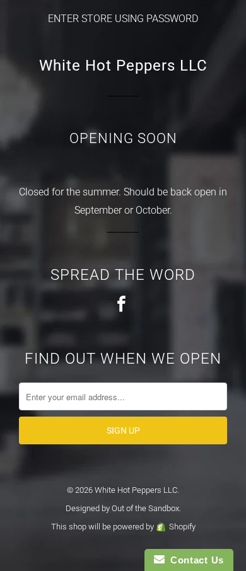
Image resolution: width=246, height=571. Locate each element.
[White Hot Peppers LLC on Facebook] (123, 305)
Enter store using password (123, 19)
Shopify (182, 526)
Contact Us (194, 560)
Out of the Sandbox (145, 508)
